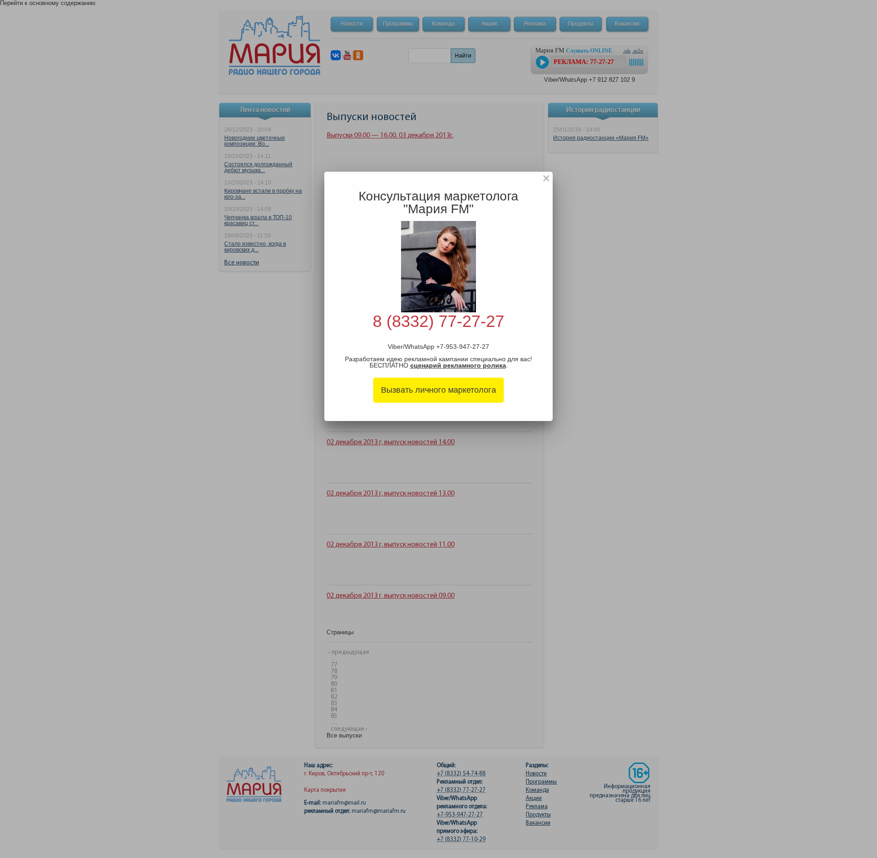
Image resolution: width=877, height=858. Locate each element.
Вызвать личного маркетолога (438, 390)
